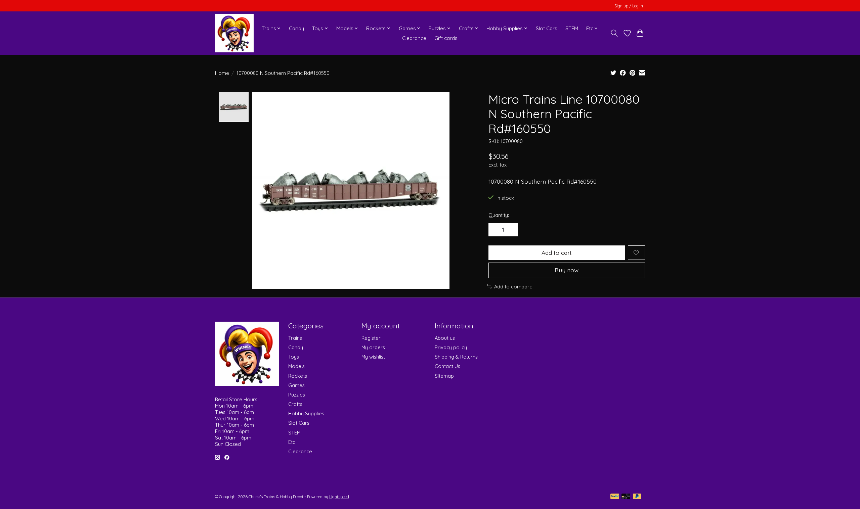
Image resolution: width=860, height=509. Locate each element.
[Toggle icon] (614, 33)
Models (296, 366)
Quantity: (498, 215)
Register (371, 338)
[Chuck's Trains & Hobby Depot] (234, 33)
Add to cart (557, 252)
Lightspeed (339, 496)
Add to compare (513, 286)
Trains (295, 338)
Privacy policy (451, 347)
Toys (293, 357)
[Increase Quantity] (510, 229)
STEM (571, 28)
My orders (373, 347)
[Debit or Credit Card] (625, 497)
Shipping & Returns (456, 357)
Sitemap (444, 376)
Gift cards (446, 38)
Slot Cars (546, 28)
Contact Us (447, 366)
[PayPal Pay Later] (637, 497)
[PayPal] (614, 497)
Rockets (297, 376)
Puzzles (296, 394)
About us (445, 338)
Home (222, 73)
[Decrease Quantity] (496, 229)
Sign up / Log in (628, 5)
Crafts (295, 404)
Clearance (414, 38)
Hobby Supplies (306, 413)
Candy (296, 28)
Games (296, 385)
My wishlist (373, 357)
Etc (291, 442)
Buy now (566, 270)
